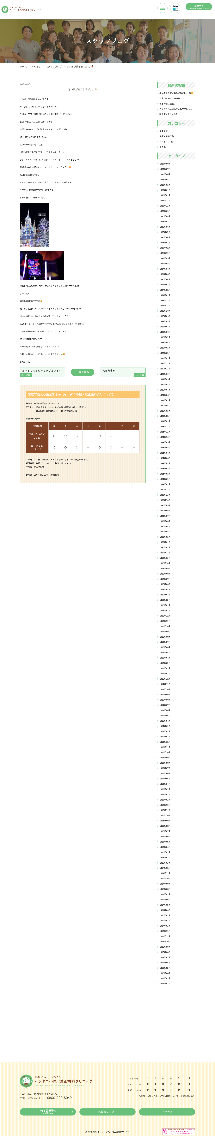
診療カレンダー (107, 1112)
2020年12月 (165, 489)
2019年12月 (165, 552)
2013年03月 (165, 978)
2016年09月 (165, 757)
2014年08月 (165, 888)
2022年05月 (165, 400)
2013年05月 (165, 967)
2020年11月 (165, 494)
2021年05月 (165, 463)
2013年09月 (165, 946)
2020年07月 (165, 515)
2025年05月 (165, 232)
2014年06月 (165, 899)
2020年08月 (165, 510)
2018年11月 (165, 620)
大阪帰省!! (123, 373)
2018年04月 (165, 657)
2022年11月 (165, 368)
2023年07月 (165, 326)
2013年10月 (165, 941)
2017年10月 (165, 689)
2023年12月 (165, 300)
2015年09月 (165, 820)
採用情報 (163, 131)
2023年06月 (165, 331)
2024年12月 (165, 252)
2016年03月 (165, 789)
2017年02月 (165, 731)
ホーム (23, 66)
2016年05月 (165, 778)
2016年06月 (165, 773)
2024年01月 (165, 295)
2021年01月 (165, 484)
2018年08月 (165, 636)
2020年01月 (165, 547)
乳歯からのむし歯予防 (169, 98)
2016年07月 (165, 768)
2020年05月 (165, 526)
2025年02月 (165, 247)
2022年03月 (165, 410)
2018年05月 (165, 652)
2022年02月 (165, 415)
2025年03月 (165, 242)
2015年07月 (165, 831)
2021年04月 (165, 468)
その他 (162, 146)
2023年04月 (165, 342)
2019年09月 (165, 568)
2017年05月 (165, 715)
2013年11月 (165, 936)
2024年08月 (165, 263)
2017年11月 (165, 684)
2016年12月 (165, 741)
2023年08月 (165, 321)
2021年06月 (165, 458)
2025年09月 (165, 210)
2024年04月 (165, 279)
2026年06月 (165, 174)
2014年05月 (165, 904)
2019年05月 (165, 589)
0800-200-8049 (59, 1097)
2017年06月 (165, 710)
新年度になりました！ (169, 114)
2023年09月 (165, 316)
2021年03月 (165, 473)
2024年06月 (165, 274)
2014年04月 (165, 910)
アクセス (167, 1112)
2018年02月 (165, 668)
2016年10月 (165, 752)
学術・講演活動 (166, 136)
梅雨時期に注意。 (167, 103)
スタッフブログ (53, 66)
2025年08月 (165, 216)
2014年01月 (165, 925)
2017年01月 (165, 736)
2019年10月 (165, 563)
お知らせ (36, 66)
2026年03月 (165, 184)
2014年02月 (165, 920)
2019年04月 (165, 594)
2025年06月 (165, 226)
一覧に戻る (82, 372)
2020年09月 (165, 505)
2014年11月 (165, 873)
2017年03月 (165, 726)
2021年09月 (165, 442)
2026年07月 (165, 168)
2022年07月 (165, 389)
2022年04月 (165, 405)
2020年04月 (165, 531)
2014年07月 (165, 894)
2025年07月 (165, 221)
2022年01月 (165, 421)
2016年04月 (165, 783)
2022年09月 (165, 379)
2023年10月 (165, 310)
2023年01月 (165, 358)
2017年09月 (165, 694)
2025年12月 (165, 200)
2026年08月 (165, 163)
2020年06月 (165, 521)
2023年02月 (165, 352)
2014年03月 (165, 915)
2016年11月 (165, 747)
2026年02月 (165, 190)
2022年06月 (165, 394)
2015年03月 (165, 852)
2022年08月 (165, 384)
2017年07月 (165, 704)
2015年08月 (165, 825)
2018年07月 (165, 641)
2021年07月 (165, 452)
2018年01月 (165, 673)
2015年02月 (165, 857)
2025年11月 (165, 205)
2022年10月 (165, 373)
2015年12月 (165, 804)
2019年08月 (165, 573)
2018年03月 (165, 662)
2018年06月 (165, 647)
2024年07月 (165, 268)
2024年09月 (165, 258)
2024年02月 (165, 289)
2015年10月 (165, 815)
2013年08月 (165, 952)
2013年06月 (165, 962)
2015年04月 (165, 846)
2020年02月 (165, 542)
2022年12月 (165, 363)
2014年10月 (165, 878)
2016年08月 (165, 762)
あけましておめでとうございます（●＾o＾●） (43, 373)
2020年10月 (165, 500)
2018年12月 (165, 615)
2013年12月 (165, 930)
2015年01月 (165, 862)
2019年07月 (165, 578)
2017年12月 (165, 678)
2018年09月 (165, 631)
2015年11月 (165, 810)
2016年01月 (165, 799)
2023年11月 (165, 305)
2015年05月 (165, 841)
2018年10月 (165, 626)
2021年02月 (165, 478)
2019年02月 (165, 605)
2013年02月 (165, 983)
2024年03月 (165, 284)
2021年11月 (165, 431)
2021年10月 (165, 436)
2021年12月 (165, 426)
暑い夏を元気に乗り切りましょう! (175, 93)
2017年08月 (165, 699)
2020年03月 (165, 536)
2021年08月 (165, 447)
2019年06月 (165, 584)
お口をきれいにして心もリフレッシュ (176, 108)
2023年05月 (165, 337)
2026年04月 (165, 179)
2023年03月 (165, 347)
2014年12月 (165, 867)
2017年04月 (165, 720)
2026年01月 (165, 195)
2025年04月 (165, 237)
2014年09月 (165, 883)
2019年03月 (165, 599)
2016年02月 (165, 794)
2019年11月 (165, 557)
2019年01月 (165, 610)
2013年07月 (165, 957)
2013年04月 (165, 973)
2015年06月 (165, 836)
